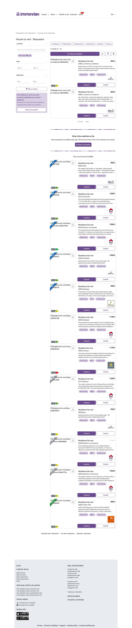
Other (18, 581)
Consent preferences (87, 625)
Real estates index (76, 566)
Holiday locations (76, 600)
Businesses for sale (74, 575)
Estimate (73, 14)
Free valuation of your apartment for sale (29, 593)
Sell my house (20, 573)
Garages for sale (73, 577)
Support (63, 625)
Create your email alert (75, 592)
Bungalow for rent (85, 348)
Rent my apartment (22, 579)
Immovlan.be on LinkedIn (26, 605)
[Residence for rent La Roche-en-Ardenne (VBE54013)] (63, 72)
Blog (18, 566)
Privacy (40, 625)
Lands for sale (72, 573)
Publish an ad (64, 14)
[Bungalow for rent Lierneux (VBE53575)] (63, 359)
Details (105, 85)
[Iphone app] (22, 618)
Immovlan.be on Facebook (26, 603)
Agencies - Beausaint (84, 533)
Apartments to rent (73, 583)
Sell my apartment (22, 577)
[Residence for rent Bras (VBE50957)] (63, 421)
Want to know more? (91, 70)
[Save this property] (72, 61)
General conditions (51, 625)
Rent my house (21, 575)
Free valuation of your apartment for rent (29, 595)
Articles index (74, 596)
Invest (80, 14)
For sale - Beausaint (67, 533)
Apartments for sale (74, 571)
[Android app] (22, 614)
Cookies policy (72, 625)
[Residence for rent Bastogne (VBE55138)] (63, 329)
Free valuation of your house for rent (27, 591)
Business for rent (73, 586)
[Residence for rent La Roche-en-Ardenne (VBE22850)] (63, 103)
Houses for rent (72, 581)
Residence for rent (85, 61)
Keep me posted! (31, 110)
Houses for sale (72, 569)
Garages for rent (73, 588)
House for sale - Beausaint (49, 533)
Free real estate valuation (28, 585)
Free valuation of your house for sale (27, 589)
